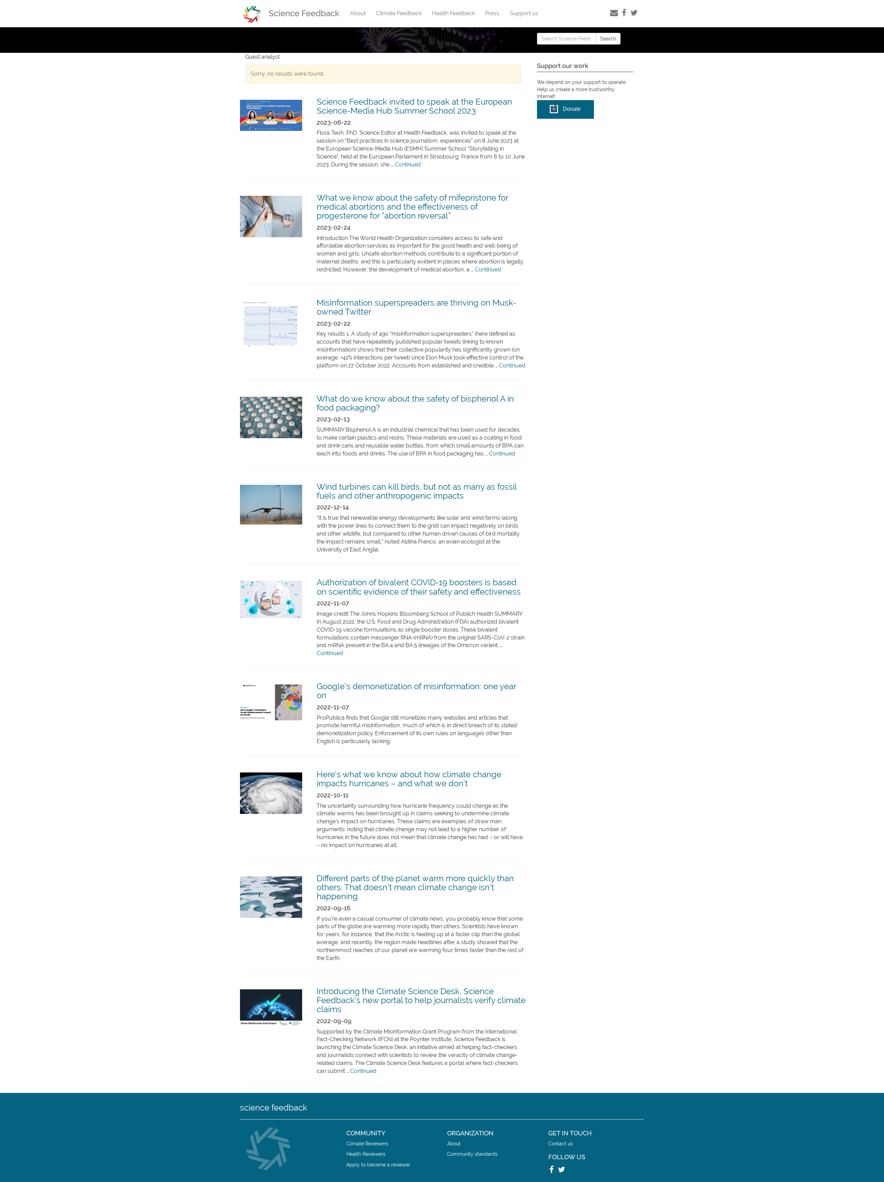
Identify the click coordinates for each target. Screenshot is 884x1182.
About (358, 13)
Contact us (560, 1143)
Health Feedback (453, 13)
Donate (572, 109)
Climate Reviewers (367, 1143)
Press (492, 13)
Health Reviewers (365, 1154)
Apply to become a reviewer (378, 1164)
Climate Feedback (399, 13)
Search (608, 38)
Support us (524, 13)
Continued (408, 164)
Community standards (472, 1154)
